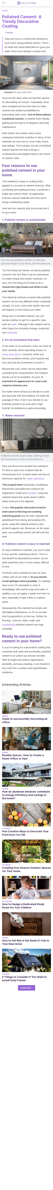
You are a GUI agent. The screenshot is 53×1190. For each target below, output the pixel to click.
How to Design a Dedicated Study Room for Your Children (23, 906)
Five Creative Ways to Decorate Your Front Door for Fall (25, 833)
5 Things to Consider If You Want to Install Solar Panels (24, 978)
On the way (7, 901)
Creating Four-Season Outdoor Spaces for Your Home (26, 869)
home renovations (11, 354)
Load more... (26, 988)
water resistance (35, 478)
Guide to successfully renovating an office (24, 720)
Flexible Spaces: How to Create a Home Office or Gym (23, 757)
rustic (14, 324)
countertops (8, 624)
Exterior (6, 829)
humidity (31, 493)
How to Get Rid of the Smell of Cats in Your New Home (25, 942)
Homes (5, 11)
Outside (5, 974)
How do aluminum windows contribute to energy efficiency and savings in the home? (26, 795)
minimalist (12, 332)
